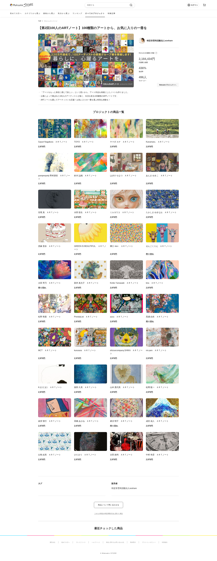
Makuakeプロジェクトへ (167, 85)
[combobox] (108, 5)
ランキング (77, 13)
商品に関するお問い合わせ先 (115, 542)
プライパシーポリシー (149, 542)
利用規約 (164, 542)
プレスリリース (81, 542)
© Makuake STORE (108, 553)
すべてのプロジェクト (95, 13)
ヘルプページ (96, 542)
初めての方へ (16, 13)
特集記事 (112, 13)
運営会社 (52, 542)
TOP (39, 21)
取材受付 (133, 542)
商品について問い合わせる (108, 505)
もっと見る (43, 471)
